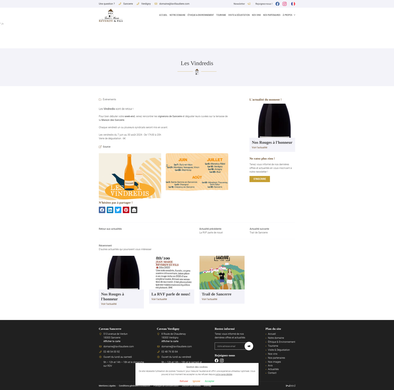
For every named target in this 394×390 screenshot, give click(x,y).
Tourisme (221, 15)
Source (106, 146)
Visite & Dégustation (239, 15)
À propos (287, 15)
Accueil (163, 15)
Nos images (274, 361)
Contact (272, 372)
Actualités (273, 369)
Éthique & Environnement (201, 15)
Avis (270, 365)
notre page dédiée (223, 374)
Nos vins (256, 15)
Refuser (184, 381)
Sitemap (207, 385)
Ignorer (196, 381)
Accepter (209, 381)
